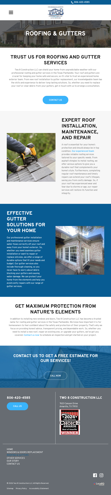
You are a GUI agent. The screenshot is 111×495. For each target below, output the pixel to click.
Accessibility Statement (39, 489)
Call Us (17, 406)
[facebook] (95, 475)
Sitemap (10, 489)
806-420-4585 (82, 2)
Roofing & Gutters (55, 34)
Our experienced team (83, 151)
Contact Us (55, 100)
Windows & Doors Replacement (25, 452)
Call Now (55, 376)
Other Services (16, 458)
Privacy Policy (21, 489)
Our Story (13, 461)
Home (10, 449)
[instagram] (101, 475)
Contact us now (31, 335)
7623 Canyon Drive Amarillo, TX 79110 (69, 405)
